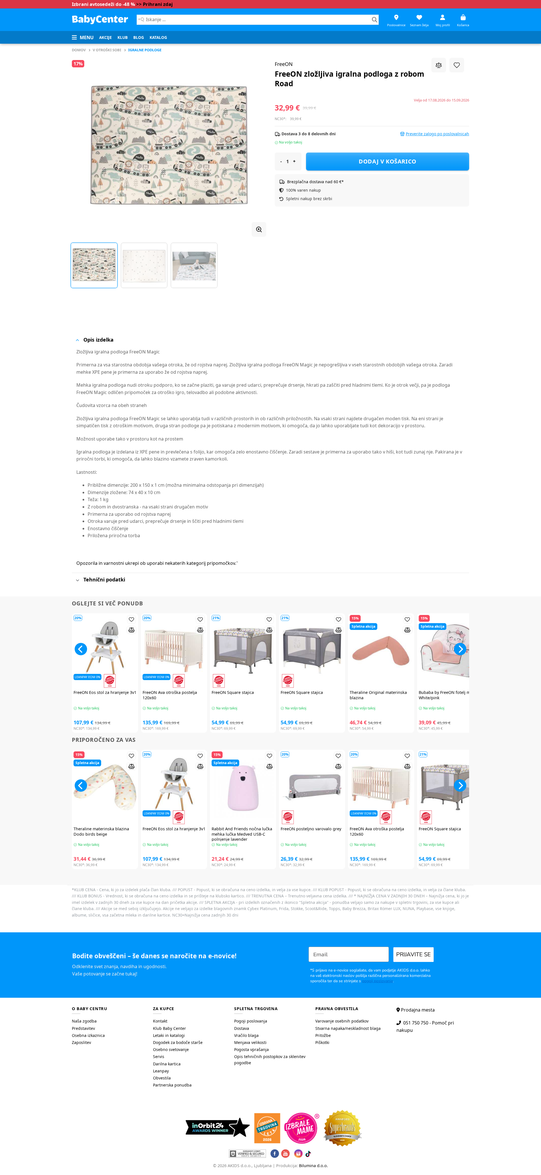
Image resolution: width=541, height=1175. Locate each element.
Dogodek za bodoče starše (178, 1042)
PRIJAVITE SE (413, 954)
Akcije (105, 37)
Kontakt (160, 1021)
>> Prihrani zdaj (154, 4)
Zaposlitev (81, 1042)
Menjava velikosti (250, 1042)
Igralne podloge (144, 49)
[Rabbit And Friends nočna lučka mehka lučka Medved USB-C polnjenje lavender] (243, 787)
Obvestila (162, 1078)
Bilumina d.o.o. (313, 1165)
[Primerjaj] (438, 65)
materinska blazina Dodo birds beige (101, 831)
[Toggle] (77, 340)
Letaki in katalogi (169, 1035)
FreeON (284, 64)
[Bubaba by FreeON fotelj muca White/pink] (450, 650)
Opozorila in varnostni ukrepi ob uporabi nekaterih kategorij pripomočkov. (156, 563)
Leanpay (161, 1071)
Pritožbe (323, 1035)
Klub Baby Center (169, 1028)
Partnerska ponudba (172, 1085)
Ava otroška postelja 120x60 (170, 695)
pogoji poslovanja (377, 981)
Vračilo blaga (246, 1035)
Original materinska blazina (378, 695)
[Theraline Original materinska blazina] (381, 650)
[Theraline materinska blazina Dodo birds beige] (105, 787)
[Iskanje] (374, 19)
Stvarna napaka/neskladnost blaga (348, 1028)
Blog (138, 37)
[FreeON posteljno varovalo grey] (312, 787)
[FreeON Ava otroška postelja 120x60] (174, 650)
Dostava (241, 1028)
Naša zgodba (84, 1021)
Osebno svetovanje (171, 1049)
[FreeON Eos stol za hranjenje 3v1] (105, 650)
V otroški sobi (107, 49)
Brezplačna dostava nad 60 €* (315, 181)
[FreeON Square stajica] (243, 650)
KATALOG (158, 37)
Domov (79, 49)
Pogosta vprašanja (251, 1049)
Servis (158, 1056)
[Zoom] (259, 229)
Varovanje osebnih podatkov (342, 1021)
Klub (122, 37)
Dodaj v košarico (387, 161)
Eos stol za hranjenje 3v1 (105, 692)
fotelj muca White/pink (448, 695)
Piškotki (322, 1042)
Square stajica (233, 692)
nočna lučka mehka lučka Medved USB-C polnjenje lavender (242, 834)
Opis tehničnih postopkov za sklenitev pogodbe (269, 1059)
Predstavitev (83, 1028)
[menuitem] (105, 37)
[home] (100, 19)
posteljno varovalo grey (311, 828)
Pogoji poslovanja (250, 1021)
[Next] (255, 145)
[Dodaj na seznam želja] (456, 65)
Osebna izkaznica (88, 1035)
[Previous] (83, 145)
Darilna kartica (167, 1063)
